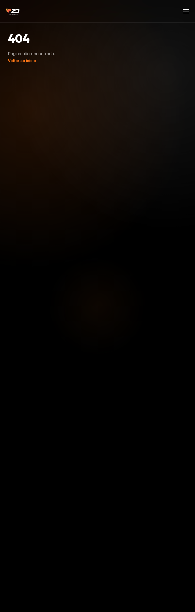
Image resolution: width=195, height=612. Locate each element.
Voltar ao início (22, 60)
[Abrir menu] (186, 11)
